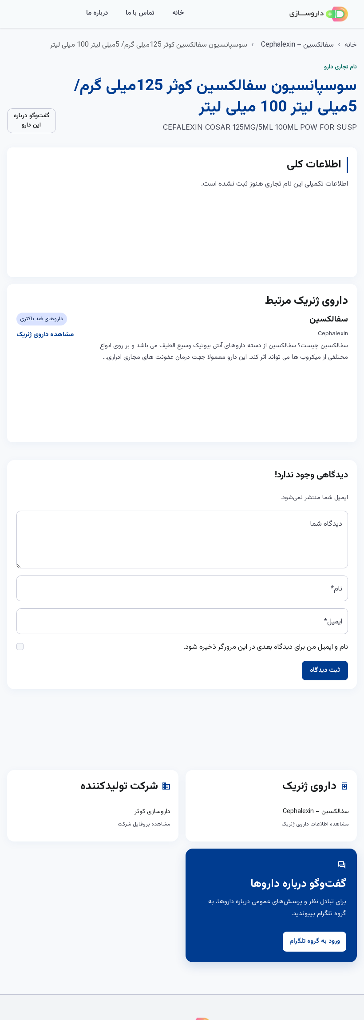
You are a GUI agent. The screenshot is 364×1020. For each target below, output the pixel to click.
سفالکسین (328, 319)
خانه (178, 13)
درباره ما (97, 13)
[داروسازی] (319, 14)
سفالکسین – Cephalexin (297, 45)
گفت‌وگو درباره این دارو (31, 120)
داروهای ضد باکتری (41, 319)
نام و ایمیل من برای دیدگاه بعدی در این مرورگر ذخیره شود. (265, 647)
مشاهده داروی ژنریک (45, 334)
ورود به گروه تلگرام (314, 941)
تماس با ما (140, 13)
